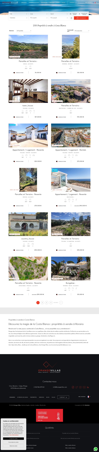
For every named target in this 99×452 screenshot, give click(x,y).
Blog (58, 2)
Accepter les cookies (13, 438)
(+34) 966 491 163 (39, 387)
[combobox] (18, 14)
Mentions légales (25, 405)
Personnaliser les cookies (13, 442)
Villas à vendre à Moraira (70, 445)
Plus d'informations (13, 435)
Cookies (37, 405)
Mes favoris (88, 2)
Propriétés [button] (44, 2)
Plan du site (42, 405)
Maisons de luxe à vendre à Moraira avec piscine (28, 438)
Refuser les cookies (13, 446)
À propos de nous (34, 2)
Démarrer (24, 2)
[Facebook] (73, 387)
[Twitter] (77, 387)
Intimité (32, 405)
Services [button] (52, 2)
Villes (63, 2)
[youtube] (84, 387)
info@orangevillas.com (60, 387)
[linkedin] (88, 387)
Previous (10, 47)
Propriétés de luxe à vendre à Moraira (70, 433)
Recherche (82, 18)
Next (46, 47)
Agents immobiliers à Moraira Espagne (28, 445)
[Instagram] (80, 387)
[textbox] (19, 14)
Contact (72, 2)
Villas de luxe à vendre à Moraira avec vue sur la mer (29, 433)
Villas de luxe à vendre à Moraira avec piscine (70, 438)
